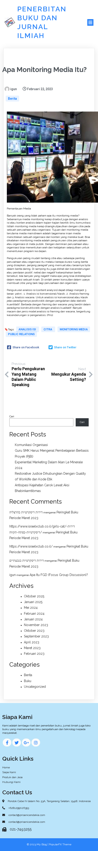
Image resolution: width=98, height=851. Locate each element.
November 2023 (36, 625)
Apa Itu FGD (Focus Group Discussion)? (59, 575)
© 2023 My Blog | (38, 844)
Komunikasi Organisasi (31, 445)
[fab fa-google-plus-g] (26, 743)
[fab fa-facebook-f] (7, 743)
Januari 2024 (33, 619)
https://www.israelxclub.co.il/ (31, 546)
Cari (11, 416)
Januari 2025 (33, 602)
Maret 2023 (32, 648)
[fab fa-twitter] (16, 743)
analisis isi (27, 329)
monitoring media (74, 329)
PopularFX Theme (60, 844)
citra (48, 329)
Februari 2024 (34, 613)
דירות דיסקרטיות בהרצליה (26, 512)
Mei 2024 (31, 607)
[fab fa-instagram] (35, 743)
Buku (27, 681)
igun (12, 575)
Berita (12, 98)
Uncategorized (35, 686)
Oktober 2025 (34, 596)
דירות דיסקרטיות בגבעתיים (26, 560)
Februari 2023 (34, 653)
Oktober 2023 (34, 630)
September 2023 (36, 636)
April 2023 (31, 642)
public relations (21, 334)
